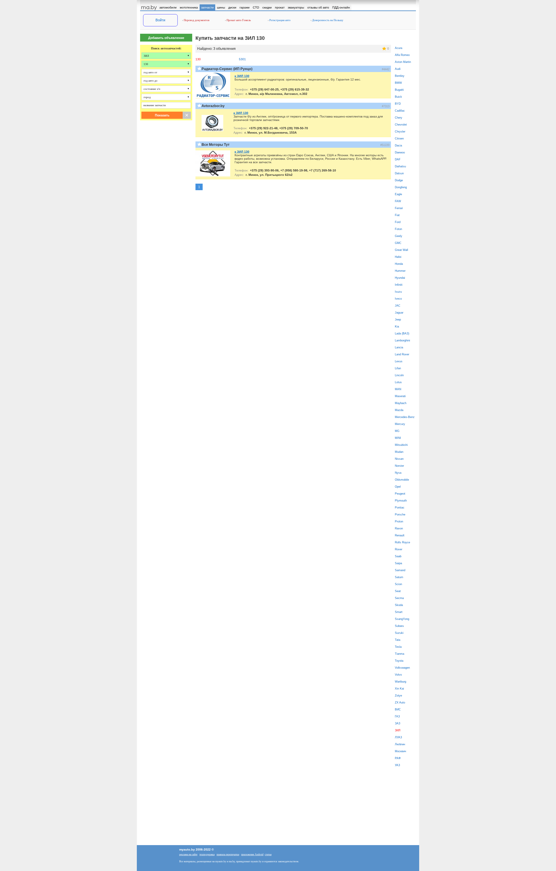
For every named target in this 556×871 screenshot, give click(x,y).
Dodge (399, 180)
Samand (400, 570)
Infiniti (398, 284)
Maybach (400, 403)
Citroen (399, 138)
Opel (398, 486)
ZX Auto (400, 702)
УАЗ (397, 765)
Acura (398, 48)
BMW (398, 82)
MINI (398, 438)
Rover (398, 549)
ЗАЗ (397, 723)
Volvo (398, 674)
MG (397, 431)
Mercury (400, 424)
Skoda (399, 605)
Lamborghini (402, 340)
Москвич (400, 751)
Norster (399, 465)
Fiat (397, 215)
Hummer (400, 270)
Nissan (399, 458)
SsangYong (402, 619)
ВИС (398, 709)
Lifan (398, 368)
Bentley (399, 75)
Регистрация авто (280, 20)
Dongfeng (401, 187)
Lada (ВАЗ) (402, 333)
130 (198, 59)
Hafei (398, 256)
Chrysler (400, 131)
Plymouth (401, 500)
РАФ (398, 758)
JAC (397, 305)
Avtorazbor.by (213, 106)
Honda (399, 263)
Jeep (398, 319)
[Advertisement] (166, 168)
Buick (398, 96)
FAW (398, 201)
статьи (268, 854)
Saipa (398, 563)
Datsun (399, 173)
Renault (399, 535)
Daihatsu (400, 166)
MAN (398, 389)
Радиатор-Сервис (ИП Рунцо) (227, 69)
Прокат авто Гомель (238, 20)
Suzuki (399, 632)
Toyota (399, 660)
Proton (399, 521)
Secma (399, 598)
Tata (397, 639)
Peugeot (400, 493)
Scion (398, 584)
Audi (397, 68)
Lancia (399, 347)
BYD (398, 103)
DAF (397, 159)
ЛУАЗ (398, 737)
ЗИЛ (397, 730)
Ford (397, 222)
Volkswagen (402, 667)
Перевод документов (196, 20)
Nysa (398, 472)
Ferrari (399, 208)
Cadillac (400, 110)
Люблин (400, 744)
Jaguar (399, 312)
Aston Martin (403, 62)
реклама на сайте (188, 854)
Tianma (399, 653)
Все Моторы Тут (216, 144)
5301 (242, 59)
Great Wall (401, 250)
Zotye (398, 695)
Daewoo (400, 152)
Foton (398, 229)
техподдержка (207, 854)
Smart (398, 612)
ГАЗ (397, 716)
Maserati (400, 396)
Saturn (399, 577)
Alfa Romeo (402, 55)
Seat (398, 591)
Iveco (398, 298)
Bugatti (399, 89)
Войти (160, 20)
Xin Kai (399, 688)
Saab (398, 556)
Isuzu (398, 291)
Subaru (399, 626)
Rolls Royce (402, 542)
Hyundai (400, 277)
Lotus (398, 382)
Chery (398, 117)
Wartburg (400, 681)
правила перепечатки (228, 854)
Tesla (398, 646)
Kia (397, 326)
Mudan (399, 451)
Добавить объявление (166, 38)
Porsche (400, 514)
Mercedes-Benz (405, 417)
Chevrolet (401, 124)
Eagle (398, 194)
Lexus (398, 361)
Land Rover (402, 354)
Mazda (399, 410)
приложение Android (252, 854)
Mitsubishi (401, 444)
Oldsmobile (402, 479)
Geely (398, 236)
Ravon (399, 528)
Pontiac (399, 507)
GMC (398, 243)
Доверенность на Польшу (327, 20)
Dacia (398, 145)
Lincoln (399, 375)
